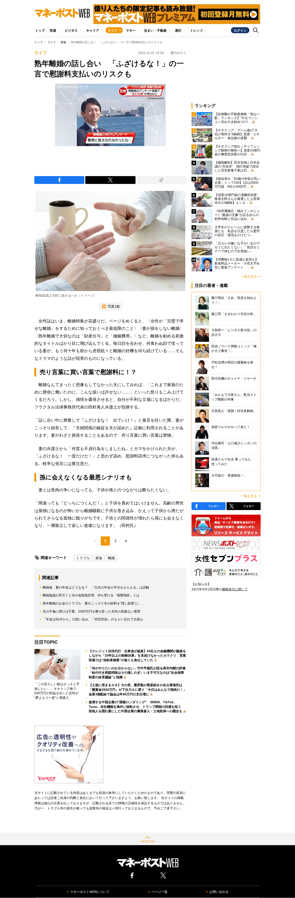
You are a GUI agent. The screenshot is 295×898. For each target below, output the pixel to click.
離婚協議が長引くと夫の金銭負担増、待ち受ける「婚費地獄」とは (91, 595)
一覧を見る (249, 276)
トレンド (196, 30)
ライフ (112, 30)
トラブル (83, 558)
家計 (178, 30)
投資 (53, 30)
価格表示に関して (235, 589)
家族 (63, 42)
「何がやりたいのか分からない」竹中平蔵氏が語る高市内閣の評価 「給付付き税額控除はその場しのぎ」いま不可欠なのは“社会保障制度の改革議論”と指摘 (139, 672)
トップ (40, 30)
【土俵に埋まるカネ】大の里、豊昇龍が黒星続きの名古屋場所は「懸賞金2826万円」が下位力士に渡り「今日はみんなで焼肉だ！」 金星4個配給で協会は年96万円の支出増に (139, 689)
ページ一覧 (159, 891)
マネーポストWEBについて (89, 891)
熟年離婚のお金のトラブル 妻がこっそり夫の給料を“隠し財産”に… (92, 603)
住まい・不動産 (155, 30)
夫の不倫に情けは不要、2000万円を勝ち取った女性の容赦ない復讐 (91, 611)
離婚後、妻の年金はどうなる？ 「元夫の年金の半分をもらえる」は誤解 (96, 587)
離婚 (111, 558)
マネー (131, 30)
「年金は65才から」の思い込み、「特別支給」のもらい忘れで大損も (93, 619)
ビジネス (71, 30)
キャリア (92, 30)
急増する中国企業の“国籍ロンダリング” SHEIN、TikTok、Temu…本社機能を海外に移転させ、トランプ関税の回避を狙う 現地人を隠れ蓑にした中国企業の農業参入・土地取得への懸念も (136, 706)
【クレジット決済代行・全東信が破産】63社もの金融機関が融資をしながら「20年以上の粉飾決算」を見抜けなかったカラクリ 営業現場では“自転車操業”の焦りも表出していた (137, 655)
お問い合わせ (219, 891)
